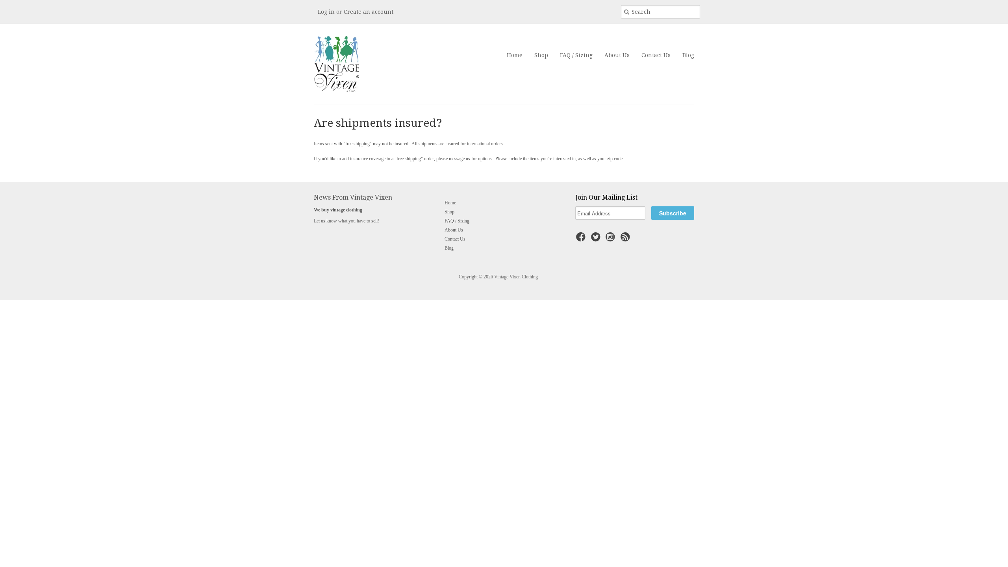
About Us (617, 55)
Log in (326, 12)
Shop (541, 55)
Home (515, 55)
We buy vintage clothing (338, 210)
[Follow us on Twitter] (597, 239)
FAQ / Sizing (576, 55)
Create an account (368, 12)
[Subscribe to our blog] (626, 239)
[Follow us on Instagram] (611, 239)
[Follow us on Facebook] (582, 239)
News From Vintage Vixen (353, 197)
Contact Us (656, 55)
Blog (688, 55)
